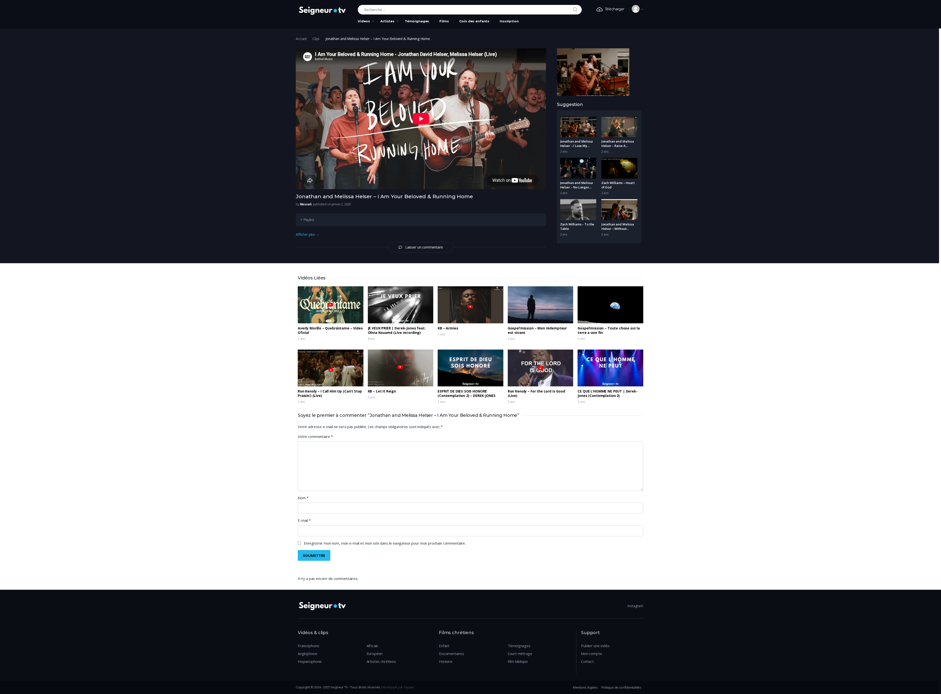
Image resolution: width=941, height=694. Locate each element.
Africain (372, 645)
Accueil (301, 38)
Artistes (387, 21)
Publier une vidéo (595, 645)
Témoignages (417, 21)
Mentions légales (585, 687)
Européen (375, 653)
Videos (364, 21)
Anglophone (307, 653)
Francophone (308, 645)
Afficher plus (305, 234)
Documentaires (451, 653)
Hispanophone (310, 661)
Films (444, 21)
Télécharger (614, 9)
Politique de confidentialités (621, 687)
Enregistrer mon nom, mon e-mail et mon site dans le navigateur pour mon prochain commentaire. (385, 543)
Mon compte (591, 653)
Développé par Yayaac (397, 687)
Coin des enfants (474, 21)
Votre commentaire (315, 436)
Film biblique (518, 661)
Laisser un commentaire (424, 247)
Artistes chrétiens (381, 661)
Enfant (444, 645)
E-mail (304, 520)
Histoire (445, 661)
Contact (587, 661)
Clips (316, 38)
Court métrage (520, 653)
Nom (303, 497)
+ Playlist (307, 219)
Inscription (509, 21)
